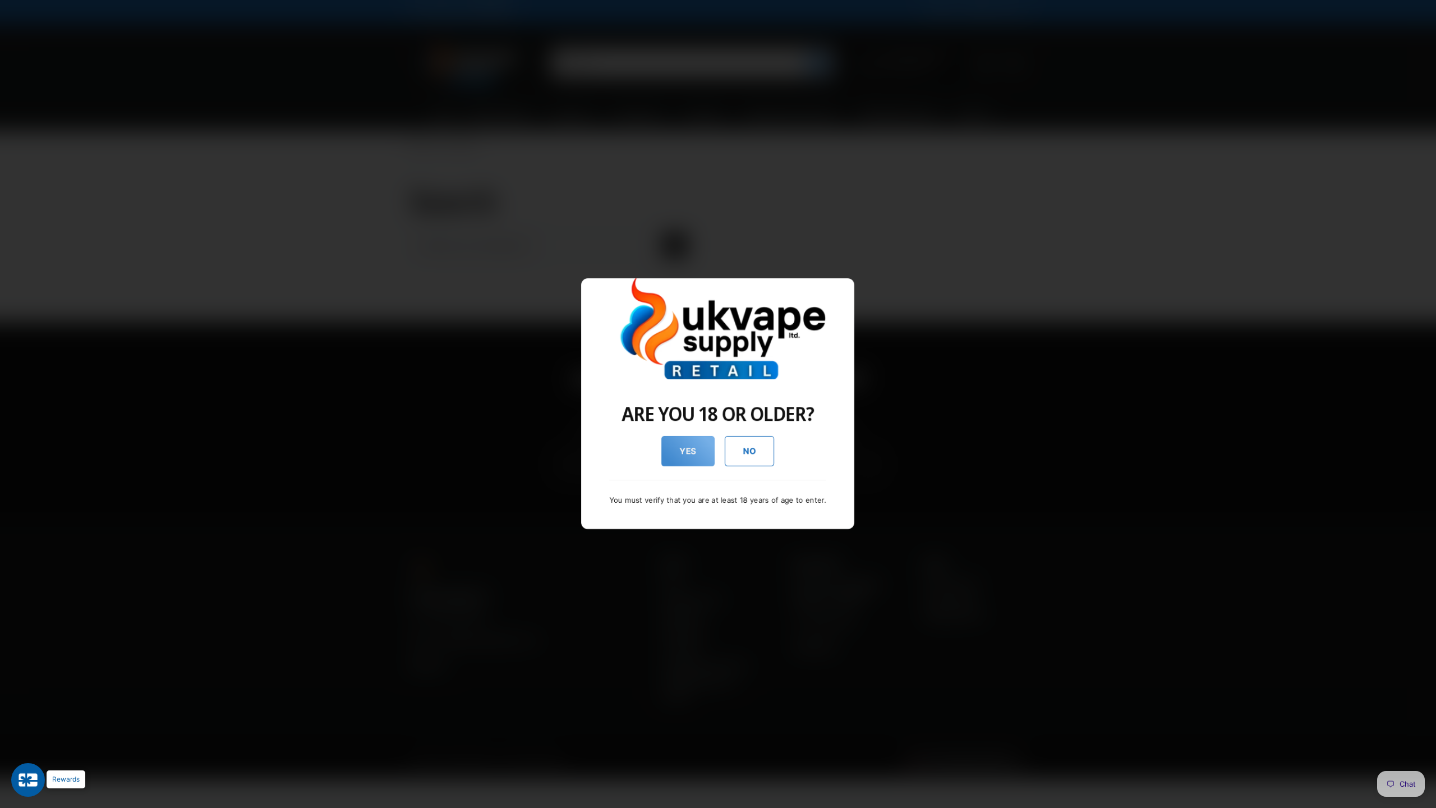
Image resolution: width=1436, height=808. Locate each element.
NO (749, 451)
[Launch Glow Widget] (28, 780)
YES (688, 451)
